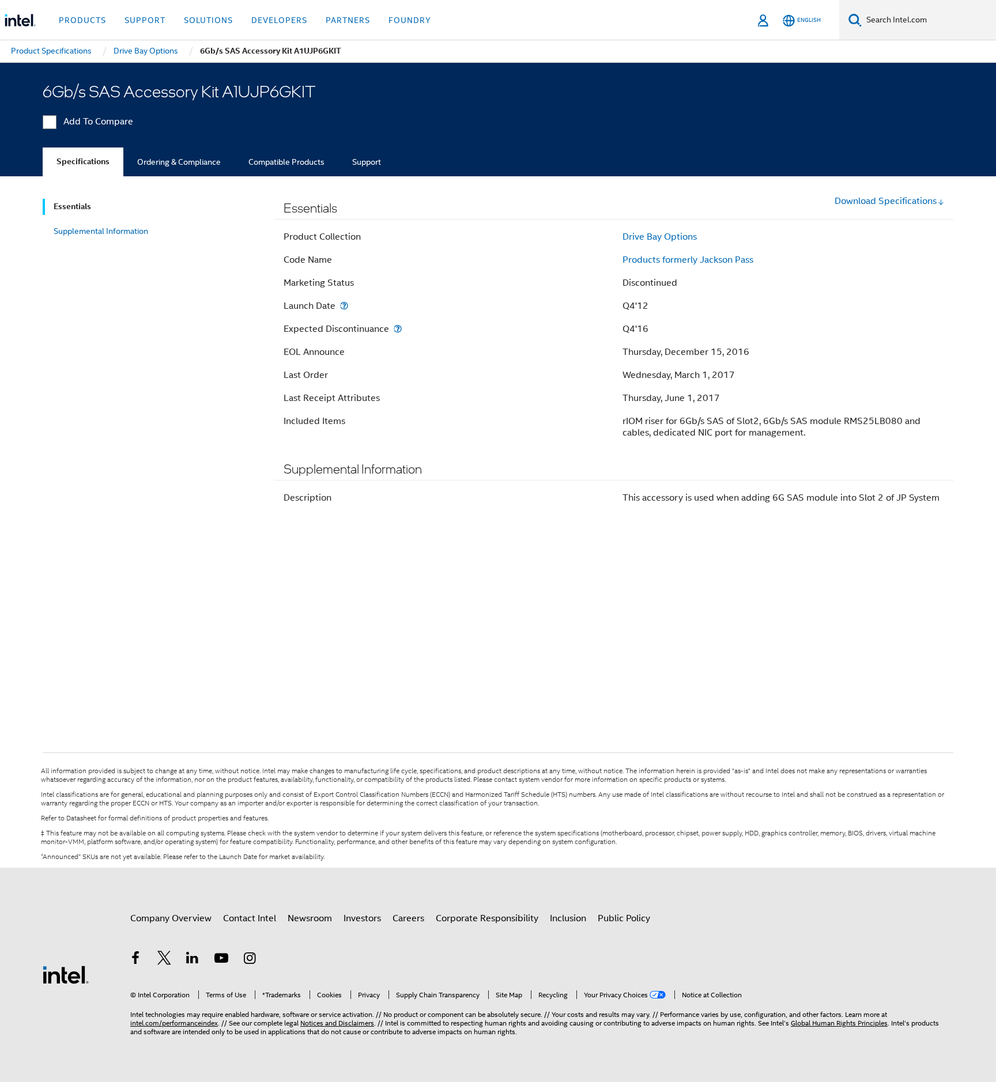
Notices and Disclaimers (337, 1023)
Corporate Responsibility (487, 918)
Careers (408, 918)
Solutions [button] (208, 20)
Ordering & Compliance (179, 162)
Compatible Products (286, 162)
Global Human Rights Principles (839, 1023)
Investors (362, 918)
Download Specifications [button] (886, 201)
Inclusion (568, 918)
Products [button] (82, 20)
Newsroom (310, 918)
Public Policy (624, 918)
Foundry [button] (409, 20)
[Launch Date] (344, 306)
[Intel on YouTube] (221, 959)
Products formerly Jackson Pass (687, 260)
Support (366, 162)
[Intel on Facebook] (135, 959)
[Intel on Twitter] (164, 959)
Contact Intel (249, 918)
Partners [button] (348, 20)
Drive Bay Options (659, 237)
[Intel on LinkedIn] (192, 959)
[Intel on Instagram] (249, 959)
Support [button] (144, 20)
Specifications (83, 161)
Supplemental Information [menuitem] (101, 231)
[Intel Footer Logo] (66, 974)
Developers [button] (279, 20)
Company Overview (171, 918)
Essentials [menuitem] (72, 206)
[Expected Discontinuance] (397, 329)
